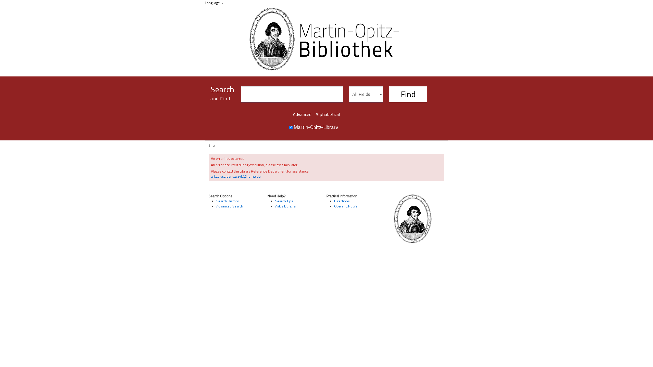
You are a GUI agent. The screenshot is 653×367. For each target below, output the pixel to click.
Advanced (302, 114)
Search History (227, 201)
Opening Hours (345, 206)
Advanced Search (229, 206)
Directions (342, 201)
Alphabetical (328, 114)
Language (213, 2)
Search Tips (284, 201)
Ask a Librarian (286, 206)
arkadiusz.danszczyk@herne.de (236, 176)
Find (408, 94)
